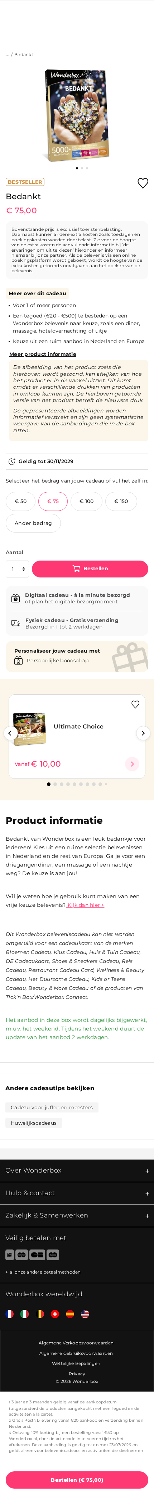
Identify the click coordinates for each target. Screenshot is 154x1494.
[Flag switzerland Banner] (52, 1314)
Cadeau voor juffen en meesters (52, 1107)
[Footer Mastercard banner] (21, 1256)
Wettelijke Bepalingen (76, 1363)
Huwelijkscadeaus (34, 1123)
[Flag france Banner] (7, 1314)
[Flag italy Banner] (22, 1314)
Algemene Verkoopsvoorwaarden (76, 1342)
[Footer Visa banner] (37, 1256)
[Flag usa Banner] (82, 1314)
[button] (11, 733)
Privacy (77, 1373)
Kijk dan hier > (85, 905)
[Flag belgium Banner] (37, 1314)
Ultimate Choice (79, 726)
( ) (77, 1480)
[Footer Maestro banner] (53, 1256)
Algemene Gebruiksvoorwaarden (76, 1353)
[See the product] (132, 764)
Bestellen (95, 568)
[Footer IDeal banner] (7, 1256)
